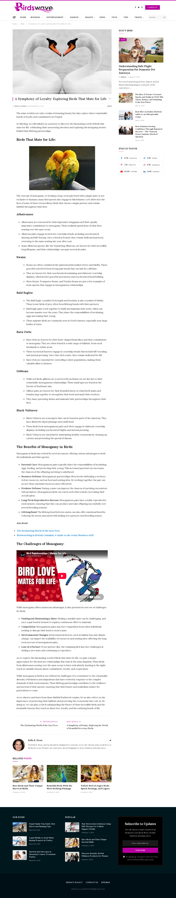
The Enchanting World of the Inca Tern (38, 530)
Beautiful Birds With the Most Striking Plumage (59, 787)
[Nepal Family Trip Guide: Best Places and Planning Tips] (20, 827)
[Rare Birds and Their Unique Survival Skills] (28, 773)
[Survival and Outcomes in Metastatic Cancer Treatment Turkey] (20, 855)
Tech (114, 17)
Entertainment (55, 17)
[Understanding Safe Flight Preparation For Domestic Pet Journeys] (141, 50)
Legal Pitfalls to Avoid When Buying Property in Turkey (41, 839)
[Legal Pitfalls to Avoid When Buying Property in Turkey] (20, 841)
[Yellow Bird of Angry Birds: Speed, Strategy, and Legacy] (96, 773)
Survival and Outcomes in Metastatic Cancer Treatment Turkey (42, 854)
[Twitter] (3, 126)
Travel (138, 17)
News (102, 17)
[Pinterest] (3, 139)
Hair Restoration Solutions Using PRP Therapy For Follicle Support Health (96, 826)
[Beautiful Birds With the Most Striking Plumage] (62, 773)
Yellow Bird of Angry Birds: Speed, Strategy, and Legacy (95, 787)
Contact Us (92, 882)
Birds (109, 106)
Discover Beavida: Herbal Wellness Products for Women (95, 854)
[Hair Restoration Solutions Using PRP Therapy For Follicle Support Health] (72, 827)
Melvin (123, 77)
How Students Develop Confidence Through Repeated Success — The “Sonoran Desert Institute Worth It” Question (148, 131)
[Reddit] (3, 152)
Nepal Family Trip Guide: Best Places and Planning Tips (42, 825)
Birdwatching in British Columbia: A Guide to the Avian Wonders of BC (55, 535)
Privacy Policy (138, 860)
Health (89, 17)
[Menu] (14, 17)
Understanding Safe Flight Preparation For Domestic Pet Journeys (137, 69)
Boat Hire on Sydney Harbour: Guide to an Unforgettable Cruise (148, 114)
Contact (152, 7)
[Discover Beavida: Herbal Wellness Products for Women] (72, 857)
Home (23, 17)
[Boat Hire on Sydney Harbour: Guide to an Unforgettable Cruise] (126, 115)
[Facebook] (3, 120)
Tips (126, 17)
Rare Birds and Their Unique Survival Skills (28, 787)
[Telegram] (3, 159)
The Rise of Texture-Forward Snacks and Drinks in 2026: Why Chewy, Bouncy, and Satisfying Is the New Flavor (149, 98)
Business (35, 17)
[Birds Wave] (34, 7)
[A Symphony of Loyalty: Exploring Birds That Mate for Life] (62, 61)
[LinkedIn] (3, 133)
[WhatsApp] (3, 146)
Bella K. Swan (20, 106)
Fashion (74, 17)
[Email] (3, 166)
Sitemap (105, 882)
